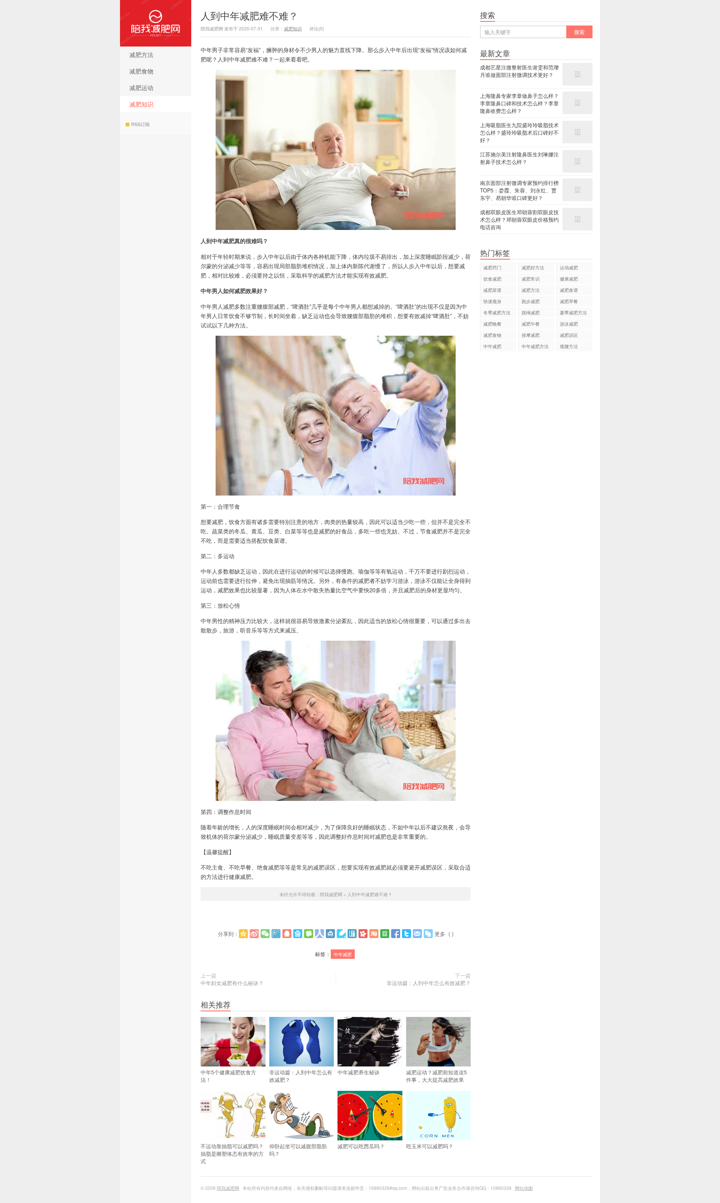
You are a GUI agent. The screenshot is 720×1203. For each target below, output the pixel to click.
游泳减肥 (569, 323)
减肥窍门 (492, 267)
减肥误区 (569, 335)
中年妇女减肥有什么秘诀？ (232, 983)
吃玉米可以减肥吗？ (429, 1146)
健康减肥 (569, 278)
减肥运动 (141, 87)
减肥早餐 (569, 301)
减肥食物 (141, 71)
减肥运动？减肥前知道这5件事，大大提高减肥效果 (436, 1075)
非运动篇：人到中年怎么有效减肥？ (429, 983)
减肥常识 (531, 278)
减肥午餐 (531, 323)
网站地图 (524, 1188)
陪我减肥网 (155, 23)
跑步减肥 (531, 301)
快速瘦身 (492, 301)
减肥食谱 (569, 290)
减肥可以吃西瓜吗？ (361, 1146)
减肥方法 (141, 54)
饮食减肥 (492, 278)
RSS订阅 (140, 124)
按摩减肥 (531, 335)
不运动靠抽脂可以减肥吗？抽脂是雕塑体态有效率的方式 (232, 1153)
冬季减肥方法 (496, 312)
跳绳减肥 (531, 312)
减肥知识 (141, 104)
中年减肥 (343, 954)
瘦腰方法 (569, 346)
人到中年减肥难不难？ (249, 15)
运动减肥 (569, 267)
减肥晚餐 (492, 323)
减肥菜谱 (492, 290)
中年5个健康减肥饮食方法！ (228, 1075)
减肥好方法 (533, 267)
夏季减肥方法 (573, 312)
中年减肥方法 (535, 346)
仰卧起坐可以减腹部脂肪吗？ (298, 1149)
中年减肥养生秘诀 (359, 1072)
